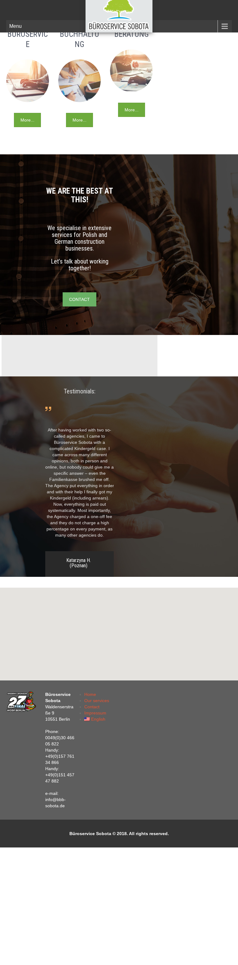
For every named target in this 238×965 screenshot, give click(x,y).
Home (90, 694)
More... (27, 120)
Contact (91, 706)
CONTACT (79, 299)
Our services (96, 700)
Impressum (95, 712)
